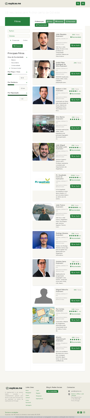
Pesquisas (39, 396)
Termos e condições (11, 412)
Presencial (15, 40)
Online (25, 40)
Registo (38, 393)
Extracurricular (16, 68)
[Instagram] (84, 412)
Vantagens (28, 405)
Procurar (18, 46)
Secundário (15, 63)
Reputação (71, 21)
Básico (13, 60)
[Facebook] (78, 412)
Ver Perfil (76, 45)
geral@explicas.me (76, 391)
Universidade (15, 65)
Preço (50, 21)
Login (37, 390)
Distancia (60, 21)
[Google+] (81, 412)
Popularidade (42, 25)
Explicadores (39, 398)
